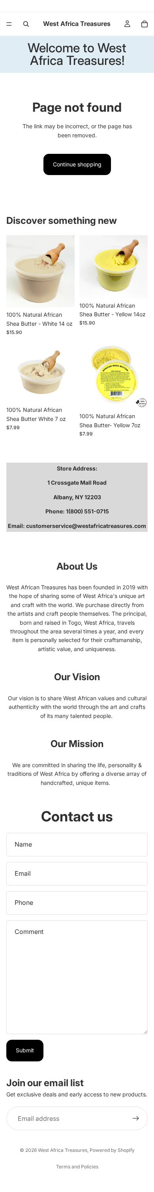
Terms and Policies (77, 1167)
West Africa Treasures (62, 1150)
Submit (25, 1050)
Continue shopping (77, 164)
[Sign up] (136, 1118)
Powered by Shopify (112, 1150)
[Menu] (9, 24)
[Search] (26, 24)
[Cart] (144, 24)
